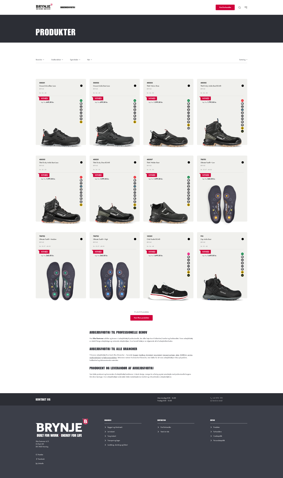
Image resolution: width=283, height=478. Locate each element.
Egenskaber (74, 59)
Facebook (41, 459)
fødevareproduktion (110, 357)
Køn (88, 59)
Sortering (242, 59)
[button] (67, 7)
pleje (177, 355)
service (189, 355)
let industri (149, 355)
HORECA (183, 355)
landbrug (142, 355)
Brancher (39, 59)
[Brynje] (44, 6)
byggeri (135, 355)
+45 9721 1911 (217, 398)
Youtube (40, 454)
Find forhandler (225, 7)
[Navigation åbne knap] (246, 7)
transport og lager (169, 355)
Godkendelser (56, 59)
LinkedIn (40, 463)
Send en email (217, 400)
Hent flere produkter (141, 318)
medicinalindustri (95, 357)
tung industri (158, 355)
